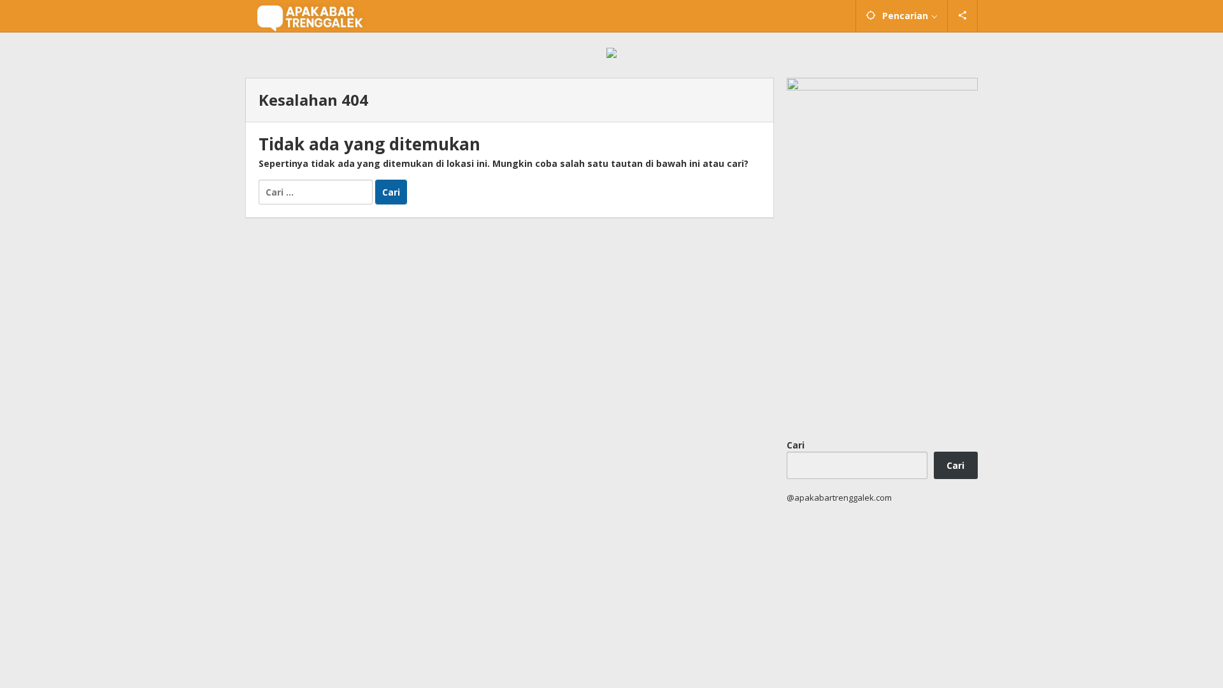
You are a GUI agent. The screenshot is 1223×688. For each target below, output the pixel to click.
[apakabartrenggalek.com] (310, 16)
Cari (796, 445)
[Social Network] (963, 16)
